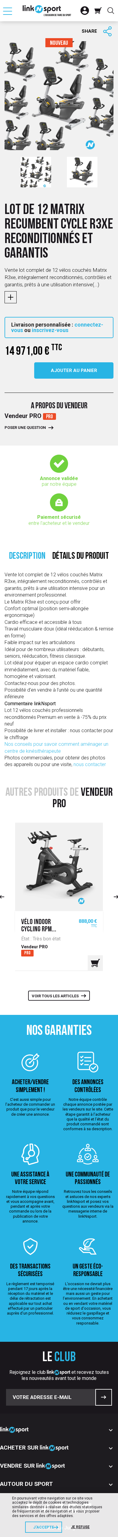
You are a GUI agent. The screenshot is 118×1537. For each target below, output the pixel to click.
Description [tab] (27, 556)
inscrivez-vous (50, 330)
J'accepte (43, 1527)
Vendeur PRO (24, 416)
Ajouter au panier (74, 370)
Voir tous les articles (55, 996)
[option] (36, 172)
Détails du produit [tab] (80, 556)
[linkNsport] (47, 11)
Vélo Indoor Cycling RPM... (38, 926)
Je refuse (80, 1527)
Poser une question (25, 428)
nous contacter (90, 764)
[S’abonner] (103, 1397)
